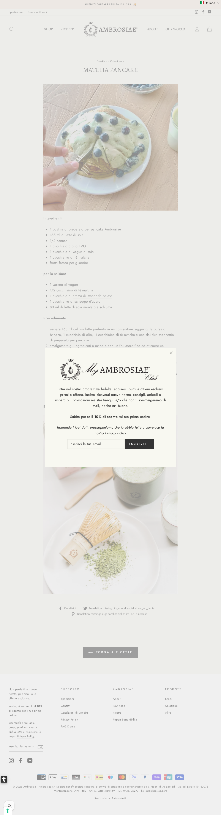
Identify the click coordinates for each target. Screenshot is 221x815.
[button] (210, 2)
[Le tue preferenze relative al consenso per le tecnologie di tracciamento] (7, 811)
